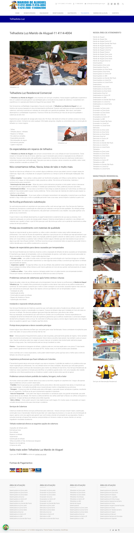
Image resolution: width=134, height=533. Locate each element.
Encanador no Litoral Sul (100, 123)
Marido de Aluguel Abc (100, 39)
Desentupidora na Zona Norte (19, 492)
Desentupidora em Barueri (108, 514)
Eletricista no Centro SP (100, 138)
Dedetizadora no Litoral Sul (101, 102)
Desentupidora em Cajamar (108, 518)
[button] (6, 527)
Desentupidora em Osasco (108, 494)
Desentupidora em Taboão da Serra (111, 510)
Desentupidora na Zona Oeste (102, 69)
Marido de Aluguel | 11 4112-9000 (24, 530)
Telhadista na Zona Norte (101, 154)
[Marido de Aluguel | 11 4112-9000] (28, 5)
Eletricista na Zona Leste (101, 130)
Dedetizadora (58, 13)
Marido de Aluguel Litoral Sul (102, 50)
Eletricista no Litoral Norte (101, 147)
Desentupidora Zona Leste (101, 65)
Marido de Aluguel (100, 13)
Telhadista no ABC (99, 162)
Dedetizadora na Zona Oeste (102, 91)
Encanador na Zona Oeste (101, 112)
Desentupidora (29, 13)
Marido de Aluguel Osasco (101, 52)
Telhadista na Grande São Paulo (103, 164)
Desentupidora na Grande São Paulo (104, 78)
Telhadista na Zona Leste (101, 151)
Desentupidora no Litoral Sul (102, 80)
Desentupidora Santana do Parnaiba (111, 516)
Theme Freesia (48, 530)
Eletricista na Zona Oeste (101, 134)
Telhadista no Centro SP (100, 160)
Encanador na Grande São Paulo (50, 503)
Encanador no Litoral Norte (101, 125)
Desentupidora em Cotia (107, 503)
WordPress (64, 530)
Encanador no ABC (99, 119)
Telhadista (85, 13)
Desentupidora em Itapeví (108, 512)
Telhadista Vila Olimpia (77, 497)
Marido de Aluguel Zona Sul (101, 61)
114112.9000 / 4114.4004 (64, 3)
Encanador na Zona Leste (101, 108)
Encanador (44, 13)
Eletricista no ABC (98, 141)
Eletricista (72, 13)
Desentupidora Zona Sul (100, 67)
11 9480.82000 (79, 3)
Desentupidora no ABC (100, 76)
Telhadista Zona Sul (99, 158)
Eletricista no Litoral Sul (100, 145)
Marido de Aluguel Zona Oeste (102, 58)
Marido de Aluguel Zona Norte (102, 56)
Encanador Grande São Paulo (102, 121)
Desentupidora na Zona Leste (18, 490)
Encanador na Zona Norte (101, 110)
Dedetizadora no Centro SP (101, 95)
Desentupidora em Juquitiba (108, 497)
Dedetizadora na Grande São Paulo (104, 100)
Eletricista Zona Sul (99, 136)
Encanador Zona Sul (99, 115)
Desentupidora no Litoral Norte (103, 82)
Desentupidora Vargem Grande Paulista (112, 505)
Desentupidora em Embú (107, 507)
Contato (115, 13)
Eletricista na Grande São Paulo (103, 143)
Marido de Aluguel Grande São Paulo (104, 43)
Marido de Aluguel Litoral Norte (103, 48)
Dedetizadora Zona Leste (101, 87)
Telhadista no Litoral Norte (101, 169)
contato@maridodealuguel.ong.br (96, 3)
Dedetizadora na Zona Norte (102, 89)
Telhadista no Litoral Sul (100, 166)
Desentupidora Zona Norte (101, 71)
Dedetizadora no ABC (100, 97)
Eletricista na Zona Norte (101, 132)
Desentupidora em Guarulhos (109, 492)
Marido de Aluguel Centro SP (102, 41)
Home (17, 13)
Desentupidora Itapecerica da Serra (111, 501)
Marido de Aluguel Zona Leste (102, 54)
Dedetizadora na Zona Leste (18, 505)
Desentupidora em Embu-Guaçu (109, 499)
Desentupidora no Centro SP (102, 74)
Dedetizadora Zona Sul (100, 93)
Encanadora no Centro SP (101, 117)
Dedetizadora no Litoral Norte (102, 104)
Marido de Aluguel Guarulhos (102, 46)
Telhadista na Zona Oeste (101, 156)
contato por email (40, 454)
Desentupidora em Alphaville (108, 490)
